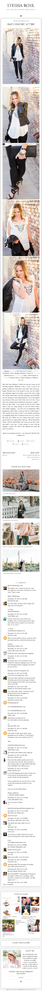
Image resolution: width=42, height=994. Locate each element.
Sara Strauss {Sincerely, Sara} (17, 820)
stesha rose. (21, 5)
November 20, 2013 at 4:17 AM (17, 869)
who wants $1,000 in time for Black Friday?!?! (31, 457)
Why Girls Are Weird (14, 813)
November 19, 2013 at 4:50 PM (17, 845)
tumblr (16, 444)
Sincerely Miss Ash (13, 726)
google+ (26, 444)
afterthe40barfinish (13, 611)
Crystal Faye (18, 375)
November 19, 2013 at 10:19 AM (18, 768)
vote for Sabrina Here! (20, 789)
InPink (6, 377)
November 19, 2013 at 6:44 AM (17, 713)
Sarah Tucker (12, 750)
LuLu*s (35, 373)
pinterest (31, 441)
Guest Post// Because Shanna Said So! (29, 917)
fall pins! (31, 933)
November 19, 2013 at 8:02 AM (17, 755)
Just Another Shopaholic (15, 847)
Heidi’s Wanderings (14, 596)
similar (12, 371)
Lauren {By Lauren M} (15, 650)
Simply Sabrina (12, 770)
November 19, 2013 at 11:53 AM (18, 811)
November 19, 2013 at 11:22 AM (18, 797)
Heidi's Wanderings (14, 585)
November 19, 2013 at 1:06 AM (17, 599)
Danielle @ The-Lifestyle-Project (18, 688)
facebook (11, 441)
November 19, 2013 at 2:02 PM (17, 830)
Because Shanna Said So (15, 871)
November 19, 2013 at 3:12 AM (17, 614)
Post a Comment (8, 884)
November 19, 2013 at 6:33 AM (17, 686)
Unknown (11, 635)
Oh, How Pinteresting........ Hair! (20, 922)
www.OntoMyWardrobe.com (16, 707)
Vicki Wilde (11, 616)
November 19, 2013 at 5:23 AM (17, 656)
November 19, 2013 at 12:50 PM (17, 818)
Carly (9, 832)
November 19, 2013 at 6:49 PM (17, 860)
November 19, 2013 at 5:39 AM (17, 673)
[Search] (21, 981)
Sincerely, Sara (12, 827)
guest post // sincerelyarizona (8, 934)
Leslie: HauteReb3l (13, 799)
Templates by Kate (30, 989)
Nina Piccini (11, 601)
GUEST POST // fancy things (10, 917)
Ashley (10, 715)
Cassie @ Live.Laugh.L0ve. (16, 675)
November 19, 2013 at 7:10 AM (17, 748)
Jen (9, 854)
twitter (21, 441)
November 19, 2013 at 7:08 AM (17, 728)
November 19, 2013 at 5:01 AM (17, 633)
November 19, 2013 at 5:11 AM (17, 649)
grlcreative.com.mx (13, 700)
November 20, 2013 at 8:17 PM (17, 882)
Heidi (9, 658)
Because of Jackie (13, 757)
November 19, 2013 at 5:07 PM (17, 852)
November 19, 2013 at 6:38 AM (17, 698)
